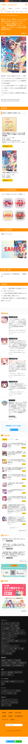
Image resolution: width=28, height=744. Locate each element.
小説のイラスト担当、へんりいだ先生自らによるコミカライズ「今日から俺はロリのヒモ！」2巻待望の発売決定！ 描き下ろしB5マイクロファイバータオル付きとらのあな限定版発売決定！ (17, 367)
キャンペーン (4, 630)
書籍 (6, 623)
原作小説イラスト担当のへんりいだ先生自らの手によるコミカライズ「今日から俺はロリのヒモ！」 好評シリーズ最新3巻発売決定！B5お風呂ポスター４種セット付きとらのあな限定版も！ (18, 344)
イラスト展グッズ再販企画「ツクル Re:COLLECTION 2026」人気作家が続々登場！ (16, 453)
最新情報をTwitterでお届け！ (14, 425)
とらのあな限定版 (5, 628)
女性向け (10, 8)
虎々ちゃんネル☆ (5, 702)
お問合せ (13, 719)
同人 (3, 623)
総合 (3, 8)
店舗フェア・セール (19, 630)
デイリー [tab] (5, 439)
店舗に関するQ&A (18, 672)
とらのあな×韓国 (16, 633)
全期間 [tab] (16, 439)
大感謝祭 (16, 640)
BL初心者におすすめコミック (7, 638)
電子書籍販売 (13, 662)
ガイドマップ (5, 719)
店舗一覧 (3, 672)
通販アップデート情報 (19, 648)
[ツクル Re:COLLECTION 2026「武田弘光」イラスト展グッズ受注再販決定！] (4, 445)
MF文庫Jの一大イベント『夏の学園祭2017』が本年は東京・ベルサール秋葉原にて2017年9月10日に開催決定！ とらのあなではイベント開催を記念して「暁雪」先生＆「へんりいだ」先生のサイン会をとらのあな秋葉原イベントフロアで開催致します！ (18, 408)
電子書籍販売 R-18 (22, 662)
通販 (10, 1)
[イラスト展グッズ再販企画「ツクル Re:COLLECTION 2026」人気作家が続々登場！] (4, 453)
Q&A (3, 683)
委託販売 (4, 712)
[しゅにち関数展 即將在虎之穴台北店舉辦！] (4, 491)
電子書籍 (17, 628)
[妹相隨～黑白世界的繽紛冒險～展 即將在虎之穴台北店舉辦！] (4, 469)
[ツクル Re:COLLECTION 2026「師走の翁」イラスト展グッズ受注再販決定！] (4, 498)
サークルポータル (20, 681)
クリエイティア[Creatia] (6, 693)
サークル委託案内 (5, 681)
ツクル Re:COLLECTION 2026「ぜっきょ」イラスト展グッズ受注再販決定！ (16, 476)
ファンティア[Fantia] (16, 690)
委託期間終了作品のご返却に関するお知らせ (13, 539)
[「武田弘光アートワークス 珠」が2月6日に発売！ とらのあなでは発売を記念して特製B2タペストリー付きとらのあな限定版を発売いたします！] (4, 518)
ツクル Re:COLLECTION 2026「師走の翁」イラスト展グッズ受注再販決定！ (16, 498)
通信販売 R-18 (10, 660)
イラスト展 (11, 630)
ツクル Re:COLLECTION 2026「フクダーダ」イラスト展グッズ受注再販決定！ (16, 461)
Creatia (13, 651)
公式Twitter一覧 (14, 702)
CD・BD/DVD (12, 623)
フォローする (14, 429)
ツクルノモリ (22, 640)
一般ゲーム (4, 635)
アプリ (15, 635)
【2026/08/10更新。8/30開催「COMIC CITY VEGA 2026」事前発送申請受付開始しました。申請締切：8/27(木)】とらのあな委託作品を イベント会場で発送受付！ (13, 554)
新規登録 (12, 681)
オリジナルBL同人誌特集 (6, 653)
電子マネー (4, 674)
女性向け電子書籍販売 (6, 665)
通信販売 (16, 625)
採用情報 (4, 716)
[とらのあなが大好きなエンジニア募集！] (14, 607)
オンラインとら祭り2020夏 (7, 640)
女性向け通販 (17, 660)
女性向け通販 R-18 (5, 662)
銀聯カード (10, 674)
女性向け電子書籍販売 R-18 (18, 665)
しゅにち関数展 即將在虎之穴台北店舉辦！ (16, 490)
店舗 (12, 1)
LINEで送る (19, 741)
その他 (12, 628)
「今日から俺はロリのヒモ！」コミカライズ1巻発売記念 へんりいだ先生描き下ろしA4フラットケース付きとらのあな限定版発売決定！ (18, 386)
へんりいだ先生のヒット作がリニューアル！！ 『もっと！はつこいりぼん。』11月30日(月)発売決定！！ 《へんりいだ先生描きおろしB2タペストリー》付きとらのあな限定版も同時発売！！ (17, 323)
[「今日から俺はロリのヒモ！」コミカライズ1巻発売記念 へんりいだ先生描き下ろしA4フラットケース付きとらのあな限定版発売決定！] (4, 384)
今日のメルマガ (5, 648)
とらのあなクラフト (6, 690)
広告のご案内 (18, 712)
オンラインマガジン (13, 700)
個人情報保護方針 (19, 716)
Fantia (11, 648)
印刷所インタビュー (6, 651)
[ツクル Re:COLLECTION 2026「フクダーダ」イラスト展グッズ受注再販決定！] (4, 461)
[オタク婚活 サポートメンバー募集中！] (14, 595)
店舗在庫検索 (10, 672)
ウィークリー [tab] (11, 439)
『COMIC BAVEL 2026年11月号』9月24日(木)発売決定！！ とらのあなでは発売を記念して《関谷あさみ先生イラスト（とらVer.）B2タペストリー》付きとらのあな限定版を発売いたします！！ (16, 508)
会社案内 (11, 712)
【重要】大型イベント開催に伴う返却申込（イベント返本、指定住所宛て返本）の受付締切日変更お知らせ (13, 545)
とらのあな (2, 1)
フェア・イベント (5, 625)
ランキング (17, 8)
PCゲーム (23, 633)
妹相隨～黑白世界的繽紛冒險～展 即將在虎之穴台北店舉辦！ (16, 468)
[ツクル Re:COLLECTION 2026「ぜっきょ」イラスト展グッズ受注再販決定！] (4, 476)
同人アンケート (5, 643)
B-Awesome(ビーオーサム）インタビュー (10, 646)
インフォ (7, 1)
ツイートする (10, 741)
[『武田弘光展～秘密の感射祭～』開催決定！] (4, 484)
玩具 (18, 623)
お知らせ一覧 (4, 700)
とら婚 (19, 1)
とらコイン (15, 1)
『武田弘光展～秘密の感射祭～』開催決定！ (16, 483)
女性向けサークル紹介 (6, 633)
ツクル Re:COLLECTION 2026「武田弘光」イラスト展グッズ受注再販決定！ (16, 445)
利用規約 (11, 716)
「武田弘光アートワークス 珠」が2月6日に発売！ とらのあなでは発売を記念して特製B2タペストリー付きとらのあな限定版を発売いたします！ (16, 519)
